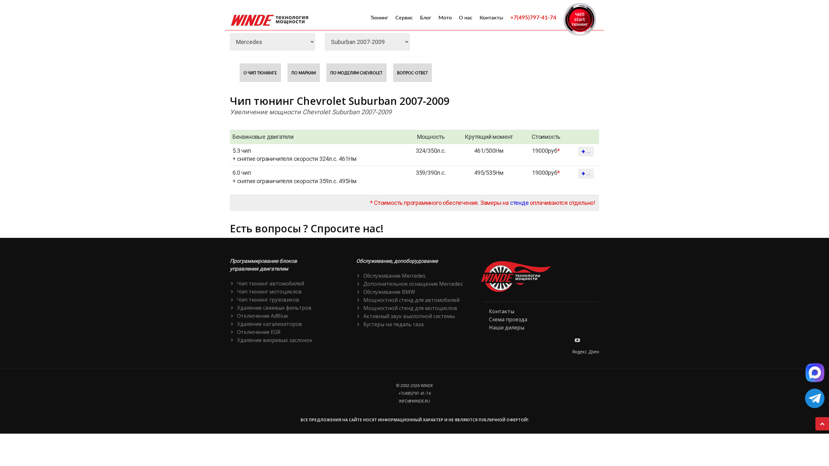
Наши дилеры (506, 327)
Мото (445, 17)
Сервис (404, 17)
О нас (465, 17)
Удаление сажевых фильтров (274, 307)
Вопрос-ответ (412, 73)
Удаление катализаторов (269, 323)
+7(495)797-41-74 (533, 17)
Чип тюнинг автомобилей (270, 283)
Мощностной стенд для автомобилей (411, 300)
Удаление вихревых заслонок (274, 340)
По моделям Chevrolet (356, 73)
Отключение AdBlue (262, 315)
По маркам (303, 73)
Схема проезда (508, 319)
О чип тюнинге (260, 73)
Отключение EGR (258, 332)
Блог (425, 17)
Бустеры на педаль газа (393, 324)
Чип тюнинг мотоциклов (269, 291)
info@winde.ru (414, 401)
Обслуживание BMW (389, 291)
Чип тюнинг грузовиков (268, 299)
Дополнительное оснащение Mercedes (413, 283)
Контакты (491, 17)
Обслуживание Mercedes (394, 275)
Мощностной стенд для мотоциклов (410, 308)
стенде (519, 202)
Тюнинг (379, 17)
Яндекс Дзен (585, 352)
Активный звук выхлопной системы (409, 316)
